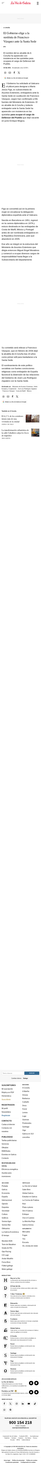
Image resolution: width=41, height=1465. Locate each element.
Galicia (4, 1190)
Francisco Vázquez (9, 391)
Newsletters (6, 1112)
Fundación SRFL (23, 1436)
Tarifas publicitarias (9, 1140)
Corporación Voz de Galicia (10, 1436)
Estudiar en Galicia (29, 1197)
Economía (6, 1193)
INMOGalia (6, 1151)
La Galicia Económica (10, 1232)
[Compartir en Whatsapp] (5, 73)
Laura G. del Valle (8, 424)
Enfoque (25, 1214)
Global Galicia (27, 1193)
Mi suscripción (7, 1089)
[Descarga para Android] (36, 1383)
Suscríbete (6, 1099)
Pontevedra (26, 1123)
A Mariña (25, 1091)
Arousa (25, 1095)
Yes (23, 1239)
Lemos (25, 1113)
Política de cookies (31, 1460)
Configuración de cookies (28, 1462)
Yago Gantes (6, 438)
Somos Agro (6, 1221)
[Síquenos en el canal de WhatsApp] (4, 1409)
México (29, 391)
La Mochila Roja (28, 1221)
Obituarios (6, 1228)
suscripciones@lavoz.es (20, 1428)
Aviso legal (7, 1460)
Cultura (4, 1214)
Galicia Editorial (26, 1439)
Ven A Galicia (27, 1211)
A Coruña (26, 1088)
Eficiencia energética (10, 1169)
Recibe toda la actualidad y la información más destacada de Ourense (22, 1371)
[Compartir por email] (10, 73)
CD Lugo (5, 1255)
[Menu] (3, 3)
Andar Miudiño (7, 1259)
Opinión (5, 1204)
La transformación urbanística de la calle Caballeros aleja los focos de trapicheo (15, 433)
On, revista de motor (30, 1246)
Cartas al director (8, 1124)
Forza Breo (6, 1262)
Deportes (5, 1207)
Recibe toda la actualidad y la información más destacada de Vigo (22, 1363)
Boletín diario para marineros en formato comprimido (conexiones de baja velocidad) (24, 1321)
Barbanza (26, 1098)
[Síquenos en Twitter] (10, 1403)
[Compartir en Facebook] (14, 73)
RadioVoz (7, 1438)
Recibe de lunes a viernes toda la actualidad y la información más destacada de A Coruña (23, 1338)
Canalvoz (20, 1438)
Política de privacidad (18, 1460)
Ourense (25, 1120)
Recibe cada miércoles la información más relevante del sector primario (24, 1313)
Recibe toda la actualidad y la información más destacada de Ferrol (22, 1346)
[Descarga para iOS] (31, 1383)
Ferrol (24, 1109)
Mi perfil (5, 1108)
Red (24, 1204)
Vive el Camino (28, 1218)
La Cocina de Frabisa (30, 1200)
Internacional (7, 1200)
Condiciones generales (12, 1462)
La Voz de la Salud (29, 1186)
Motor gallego (7, 1269)
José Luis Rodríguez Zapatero (27, 389)
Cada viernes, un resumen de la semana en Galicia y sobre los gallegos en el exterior (24, 1330)
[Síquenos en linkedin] (22, 1403)
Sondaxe (13, 1438)
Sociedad (5, 1211)
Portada (5, 1186)
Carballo (25, 1102)
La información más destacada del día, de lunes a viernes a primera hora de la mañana (23, 1280)
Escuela (25, 1242)
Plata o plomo (27, 1207)
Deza (24, 1105)
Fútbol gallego (7, 1266)
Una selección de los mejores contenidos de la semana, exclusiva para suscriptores (22, 1296)
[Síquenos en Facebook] (4, 1403)
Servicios (5, 1144)
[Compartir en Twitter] (19, 73)
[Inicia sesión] (37, 3)
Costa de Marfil (21, 391)
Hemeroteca (6, 1096)
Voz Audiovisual (34, 1436)
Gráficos (5, 1218)
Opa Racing (6, 1251)
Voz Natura (28, 1438)
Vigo (24, 1130)
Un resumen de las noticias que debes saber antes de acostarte (23, 1288)
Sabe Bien (26, 1190)
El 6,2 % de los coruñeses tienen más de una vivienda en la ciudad (12, 419)
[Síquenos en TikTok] (35, 1403)
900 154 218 (20, 1422)
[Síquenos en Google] (10, 1409)
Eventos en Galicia (9, 1155)
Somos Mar (6, 1225)
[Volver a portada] (20, 3)
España (5, 1197)
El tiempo (5, 1236)
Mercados (26, 1232)
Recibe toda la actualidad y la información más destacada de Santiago (22, 1355)
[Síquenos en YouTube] (28, 1403)
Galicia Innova (27, 1225)
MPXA (18, 1439)
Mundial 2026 (7, 1241)
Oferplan (5, 1147)
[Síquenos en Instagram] (16, 1403)
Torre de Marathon (9, 1244)
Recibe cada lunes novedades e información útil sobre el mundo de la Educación (23, 1305)
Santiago (25, 1127)
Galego (25, 1078)
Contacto (5, 1158)
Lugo (24, 1116)
